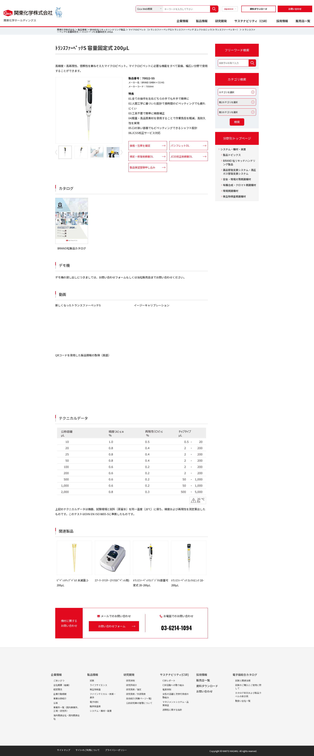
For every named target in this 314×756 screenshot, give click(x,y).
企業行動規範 (60, 693)
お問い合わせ (294, 8)
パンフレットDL (180, 145)
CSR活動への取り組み (173, 684)
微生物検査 (95, 689)
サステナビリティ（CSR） (251, 21)
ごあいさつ (58, 680)
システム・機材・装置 (233, 149)
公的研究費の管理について (139, 702)
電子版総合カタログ (245, 674)
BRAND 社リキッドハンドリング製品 (239, 162)
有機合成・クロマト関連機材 (239, 185)
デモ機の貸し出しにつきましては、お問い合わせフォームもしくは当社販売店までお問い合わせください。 (120, 277)
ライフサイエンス (98, 684)
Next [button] (121, 152)
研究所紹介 (131, 684)
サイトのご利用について (88, 749)
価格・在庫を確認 (140, 145)
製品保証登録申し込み (142, 167)
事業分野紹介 (60, 698)
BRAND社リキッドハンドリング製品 (107, 29)
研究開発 (221, 21)
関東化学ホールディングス (20, 20)
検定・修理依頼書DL (141, 156)
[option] (88, 110)
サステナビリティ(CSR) (174, 674)
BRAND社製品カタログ (71, 248)
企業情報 (182, 21)
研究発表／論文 (133, 689)
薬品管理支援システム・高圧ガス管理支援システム (239, 171)
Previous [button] (56, 152)
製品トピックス (232, 155)
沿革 (55, 702)
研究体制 (130, 680)
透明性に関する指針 (172, 709)
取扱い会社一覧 (242, 700)
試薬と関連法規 (242, 680)
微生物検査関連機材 (234, 196)
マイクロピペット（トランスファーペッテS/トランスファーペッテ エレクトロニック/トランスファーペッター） (183, 29)
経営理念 (57, 689)
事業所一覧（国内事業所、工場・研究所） (66, 709)
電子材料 (94, 701)
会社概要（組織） (62, 684)
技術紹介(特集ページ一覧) (139, 698)
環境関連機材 (230, 191)
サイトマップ (63, 749)
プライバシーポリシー (116, 749)
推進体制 (166, 689)
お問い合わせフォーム (111, 626)
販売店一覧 (303, 21)
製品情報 (202, 21)
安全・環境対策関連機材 (237, 179)
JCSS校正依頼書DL (181, 156)
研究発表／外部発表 (136, 693)
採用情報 (282, 21)
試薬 (92, 680)
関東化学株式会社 (66, 29)
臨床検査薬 (95, 706)
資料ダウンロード (258, 8)
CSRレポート (168, 680)
